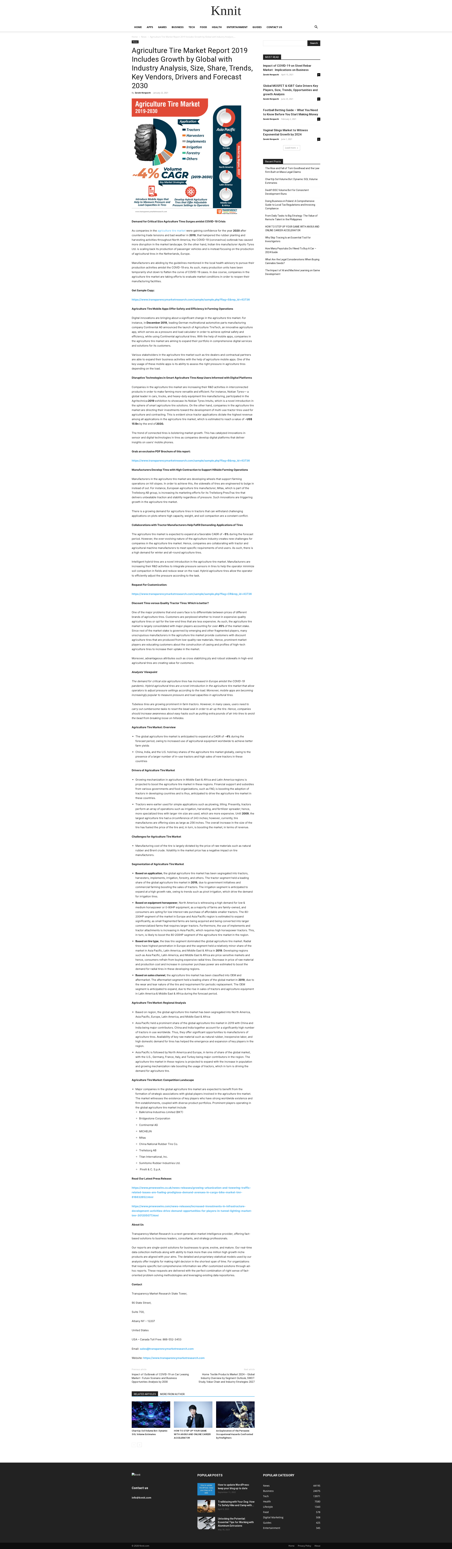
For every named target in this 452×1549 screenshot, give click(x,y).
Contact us (274, 27)
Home (138, 27)
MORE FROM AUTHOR (172, 1394)
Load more (290, 147)
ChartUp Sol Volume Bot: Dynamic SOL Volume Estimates (291, 181)
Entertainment (237, 27)
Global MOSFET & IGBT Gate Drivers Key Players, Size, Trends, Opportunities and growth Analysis (290, 90)
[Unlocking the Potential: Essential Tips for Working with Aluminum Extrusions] (206, 1523)
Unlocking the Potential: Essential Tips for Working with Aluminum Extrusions (236, 1522)
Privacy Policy (304, 1545)
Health (217, 27)
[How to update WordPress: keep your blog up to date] (206, 1489)
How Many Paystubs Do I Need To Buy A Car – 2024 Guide (290, 250)
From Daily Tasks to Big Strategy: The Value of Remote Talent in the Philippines (291, 217)
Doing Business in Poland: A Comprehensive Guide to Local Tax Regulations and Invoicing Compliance (290, 205)
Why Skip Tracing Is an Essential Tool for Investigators (288, 239)
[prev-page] (134, 1445)
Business (178, 27)
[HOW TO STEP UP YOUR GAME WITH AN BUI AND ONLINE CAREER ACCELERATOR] (193, 1414)
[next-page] (139, 1445)
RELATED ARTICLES (145, 1394)
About (317, 1545)
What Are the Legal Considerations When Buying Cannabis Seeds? (292, 261)
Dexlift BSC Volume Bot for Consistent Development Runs (287, 192)
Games (162, 27)
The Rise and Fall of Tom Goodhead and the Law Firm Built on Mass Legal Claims (292, 170)
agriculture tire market (172, 230)
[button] (316, 27)
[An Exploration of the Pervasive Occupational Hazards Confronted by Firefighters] (235, 1414)
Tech (192, 27)
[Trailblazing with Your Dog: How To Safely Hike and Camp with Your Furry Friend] (206, 1506)
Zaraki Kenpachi (143, 92)
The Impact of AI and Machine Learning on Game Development (292, 272)
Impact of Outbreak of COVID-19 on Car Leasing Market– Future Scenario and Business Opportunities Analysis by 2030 (160, 1378)
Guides (257, 27)
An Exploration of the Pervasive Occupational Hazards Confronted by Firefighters (234, 1434)
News (144, 36)
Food (203, 27)
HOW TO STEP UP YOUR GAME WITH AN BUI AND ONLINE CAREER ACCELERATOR (192, 1434)
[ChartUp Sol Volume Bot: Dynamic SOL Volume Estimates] (151, 1414)
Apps (150, 27)
